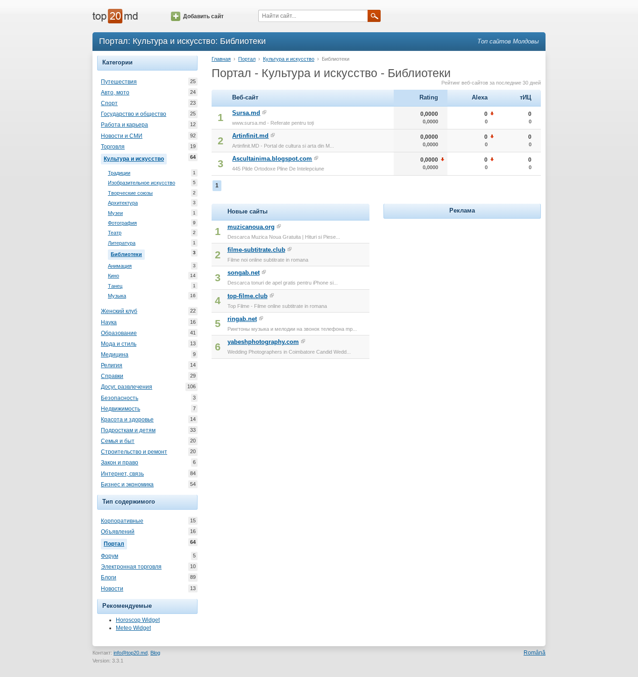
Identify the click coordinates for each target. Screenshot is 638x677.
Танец (115, 286)
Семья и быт (118, 441)
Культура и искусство (135, 158)
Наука (109, 322)
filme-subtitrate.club (256, 249)
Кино (113, 275)
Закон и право (119, 462)
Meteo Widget (133, 628)
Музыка (117, 296)
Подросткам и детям (128, 430)
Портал (115, 543)
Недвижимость (120, 409)
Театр (114, 232)
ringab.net (242, 318)
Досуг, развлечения (126, 387)
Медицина (114, 354)
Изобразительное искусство (141, 182)
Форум (109, 556)
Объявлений (118, 531)
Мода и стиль (118, 344)
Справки (112, 376)
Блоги (108, 577)
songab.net (243, 272)
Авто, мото (115, 92)
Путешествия (119, 81)
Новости (112, 588)
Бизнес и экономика (127, 484)
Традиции (119, 173)
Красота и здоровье (127, 419)
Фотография (122, 223)
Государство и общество (133, 114)
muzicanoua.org (251, 226)
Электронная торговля (131, 566)
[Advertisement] (462, 279)
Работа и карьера (124, 124)
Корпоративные (122, 521)
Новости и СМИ (121, 136)
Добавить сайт (203, 16)
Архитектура (123, 203)
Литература (121, 243)
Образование (119, 333)
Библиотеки (128, 253)
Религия (111, 365)
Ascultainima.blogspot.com (272, 158)
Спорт (109, 103)
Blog (155, 653)
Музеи (115, 213)
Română (535, 652)
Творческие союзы (130, 193)
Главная (221, 59)
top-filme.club (247, 295)
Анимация (120, 266)
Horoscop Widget (138, 620)
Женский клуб (119, 311)
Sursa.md (246, 112)
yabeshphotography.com (263, 341)
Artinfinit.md (250, 135)
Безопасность (119, 398)
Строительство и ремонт (134, 452)
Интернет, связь (122, 473)
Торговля (113, 146)
